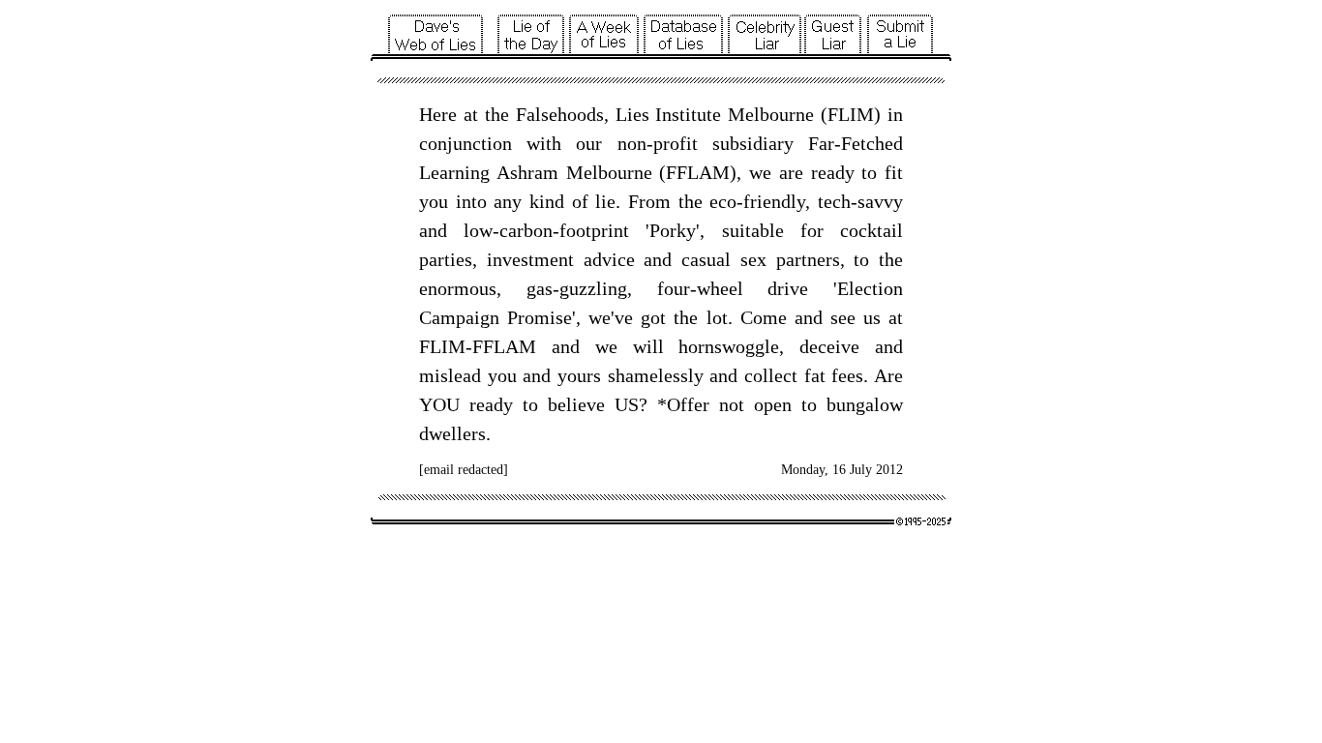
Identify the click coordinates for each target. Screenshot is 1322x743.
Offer (688, 404)
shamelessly (656, 375)
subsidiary (753, 143)
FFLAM (698, 172)
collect (770, 375)
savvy (880, 201)
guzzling (593, 288)
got (653, 317)
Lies (632, 114)
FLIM (850, 114)
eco (722, 201)
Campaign (459, 317)
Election (870, 288)
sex (753, 259)
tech (834, 201)
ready (833, 172)
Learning (454, 172)
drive (787, 288)
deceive (829, 346)
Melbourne (771, 114)
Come (763, 317)
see (843, 317)
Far (821, 143)
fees (847, 375)
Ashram (527, 172)
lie (605, 201)
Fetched (872, 143)
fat (815, 375)
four (673, 288)
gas (539, 288)
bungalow (864, 404)
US (627, 404)
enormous (457, 288)
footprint (594, 230)
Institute (688, 114)
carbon (526, 230)
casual (706, 259)
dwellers (452, 433)
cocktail (871, 230)
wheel (720, 288)
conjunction (465, 143)
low (478, 230)
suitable (753, 230)
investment (530, 259)
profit (675, 143)
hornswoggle (728, 346)
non (631, 143)
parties (445, 259)
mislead (450, 375)
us (872, 317)
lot (717, 317)
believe (576, 404)
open (773, 404)
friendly (774, 201)
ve (624, 317)
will (648, 346)
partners (808, 259)
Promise (539, 317)
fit (894, 172)
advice (609, 259)
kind (546, 201)
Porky (672, 230)
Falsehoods (560, 114)
